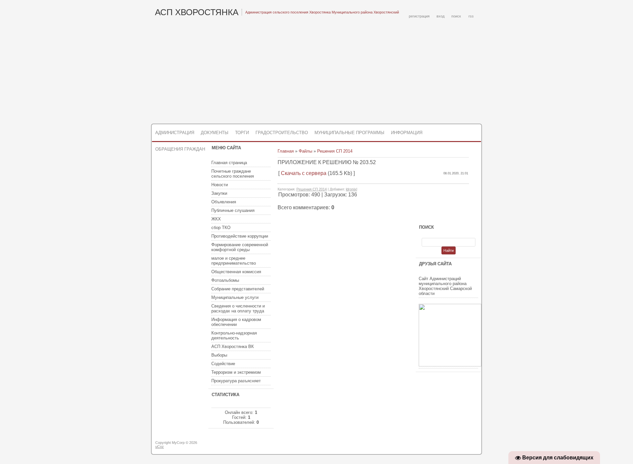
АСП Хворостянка (196, 12)
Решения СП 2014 (334, 151)
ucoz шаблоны (456, 445)
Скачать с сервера (303, 173)
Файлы (305, 151)
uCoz (159, 447)
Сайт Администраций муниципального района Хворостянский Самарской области (445, 286)
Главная (286, 151)
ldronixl (351, 189)
